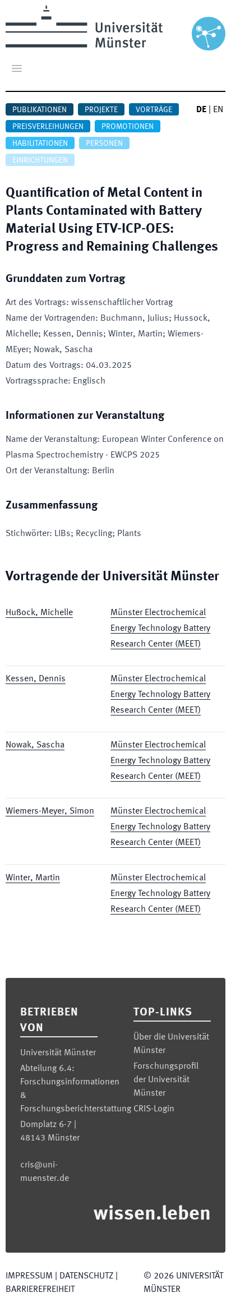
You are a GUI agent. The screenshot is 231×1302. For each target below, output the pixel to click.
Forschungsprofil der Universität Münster (165, 1080)
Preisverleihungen (48, 127)
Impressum (29, 1276)
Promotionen (127, 127)
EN (218, 109)
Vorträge (154, 110)
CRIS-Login (153, 1109)
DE (201, 109)
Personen (104, 143)
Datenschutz (86, 1276)
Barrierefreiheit (40, 1289)
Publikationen (39, 110)
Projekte (101, 110)
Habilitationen (40, 143)
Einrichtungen (40, 160)
